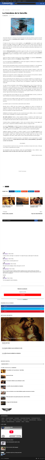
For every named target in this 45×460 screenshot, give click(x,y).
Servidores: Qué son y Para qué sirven (14, 452)
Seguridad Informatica (10, 421)
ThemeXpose (6, 458)
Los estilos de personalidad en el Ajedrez (14, 386)
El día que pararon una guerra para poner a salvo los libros (18, 396)
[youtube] (42, 1)
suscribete (22, 294)
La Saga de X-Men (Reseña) (11, 402)
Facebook (23, 306)
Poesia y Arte (25, 419)
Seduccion (3, 421)
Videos (23, 421)
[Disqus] (22, 236)
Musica (10, 419)
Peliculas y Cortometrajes (17, 419)
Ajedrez (3, 418)
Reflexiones (6, 186)
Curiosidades (17, 418)
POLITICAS (7, 1)
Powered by (19, 299)
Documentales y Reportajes (25, 418)
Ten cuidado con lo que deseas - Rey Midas (7, 206)
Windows (27, 421)
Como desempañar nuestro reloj (13, 441)
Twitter (23, 308)
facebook (40, 220)
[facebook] (36, 458)
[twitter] (39, 1)
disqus (36, 220)
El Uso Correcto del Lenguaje (12, 447)
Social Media (18, 421)
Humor (3, 419)
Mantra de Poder (19, 205)
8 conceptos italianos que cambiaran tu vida (35, 206)
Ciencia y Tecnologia (9, 418)
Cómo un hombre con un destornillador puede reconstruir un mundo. (20, 391)
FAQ (11, 1)
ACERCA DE (2, 1)
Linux (6, 419)
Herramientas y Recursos (36, 418)
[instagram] (40, 458)
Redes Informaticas (32, 419)
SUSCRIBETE (19, 1)
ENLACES (14, 1)
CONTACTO (24, 1)
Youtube (23, 311)
